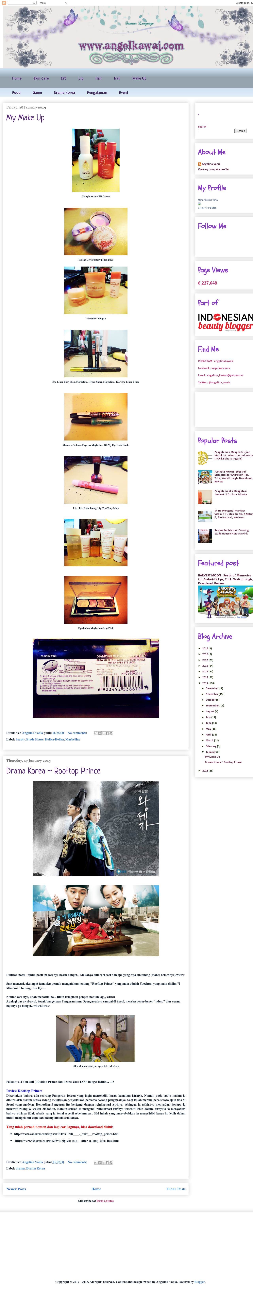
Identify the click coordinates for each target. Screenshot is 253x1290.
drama (20, 1168)
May (209, 729)
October (211, 700)
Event (123, 92)
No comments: (78, 732)
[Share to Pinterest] (111, 733)
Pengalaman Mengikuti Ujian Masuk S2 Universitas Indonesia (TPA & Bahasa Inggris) (233, 455)
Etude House (34, 739)
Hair (98, 78)
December (212, 688)
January (211, 752)
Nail (117, 78)
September (212, 705)
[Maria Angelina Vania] (199, 204)
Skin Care (41, 78)
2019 (205, 648)
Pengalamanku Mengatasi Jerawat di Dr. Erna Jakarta (230, 493)
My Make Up (25, 118)
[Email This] (96, 733)
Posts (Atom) (105, 1200)
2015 (205, 671)
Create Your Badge (207, 208)
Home (17, 78)
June (209, 723)
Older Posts (176, 1189)
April (209, 734)
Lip (80, 78)
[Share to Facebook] (107, 733)
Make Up (139, 78)
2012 (205, 770)
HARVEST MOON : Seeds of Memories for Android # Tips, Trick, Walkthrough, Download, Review (233, 476)
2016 (205, 665)
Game (37, 92)
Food (16, 92)
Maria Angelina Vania (208, 200)
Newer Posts (16, 1189)
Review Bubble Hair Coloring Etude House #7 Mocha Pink (231, 532)
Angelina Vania (211, 164)
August (210, 711)
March (210, 740)
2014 (205, 677)
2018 (205, 654)
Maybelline (72, 739)
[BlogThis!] (100, 733)
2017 (205, 660)
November (212, 694)
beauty (20, 739)
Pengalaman (97, 92)
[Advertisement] (121, 1246)
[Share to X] (103, 733)
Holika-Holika (54, 739)
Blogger (199, 1281)
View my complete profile (213, 169)
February (211, 746)
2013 (205, 683)
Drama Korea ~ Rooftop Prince (53, 771)
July (208, 717)
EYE (63, 78)
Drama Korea (64, 92)
